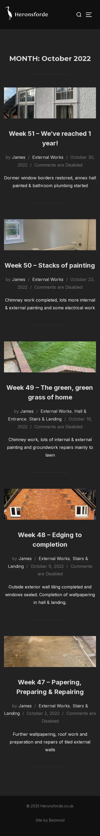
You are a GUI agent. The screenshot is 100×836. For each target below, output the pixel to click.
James (18, 157)
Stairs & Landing (45, 419)
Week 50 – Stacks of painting (50, 265)
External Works (47, 157)
